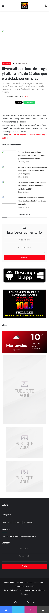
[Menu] (3, 6)
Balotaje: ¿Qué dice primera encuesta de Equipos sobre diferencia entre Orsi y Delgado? (32, 170)
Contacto (6, 543)
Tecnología (28, 522)
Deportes (17, 522)
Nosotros (6, 529)
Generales (6, 63)
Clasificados (40, 590)
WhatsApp (29, 102)
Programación (29, 590)
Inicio (6, 590)
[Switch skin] (46, 6)
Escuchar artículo (21, 63)
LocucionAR (29, 586)
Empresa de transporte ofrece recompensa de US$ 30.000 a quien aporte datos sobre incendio (31, 155)
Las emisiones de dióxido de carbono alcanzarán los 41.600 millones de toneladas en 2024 (32, 185)
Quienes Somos (16, 590)
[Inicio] (24, 5)
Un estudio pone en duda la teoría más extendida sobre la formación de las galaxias (32, 201)
